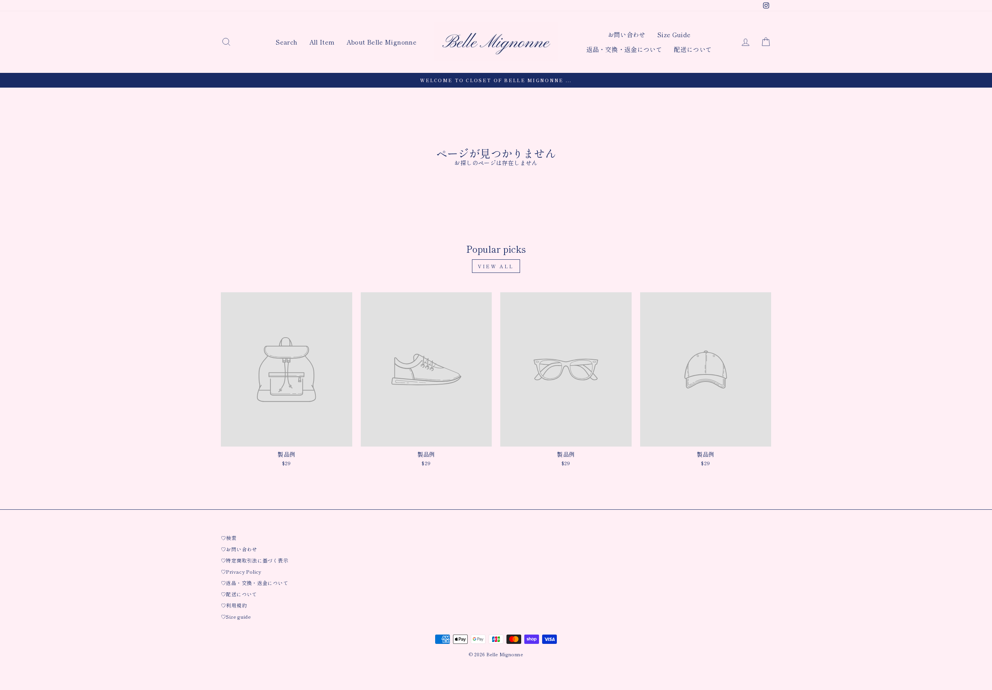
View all (496, 266)
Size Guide (674, 34)
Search (286, 42)
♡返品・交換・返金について (254, 582)
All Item (322, 42)
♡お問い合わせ (239, 549)
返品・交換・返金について (624, 49)
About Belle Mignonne (381, 42)
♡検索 (228, 538)
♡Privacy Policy (241, 571)
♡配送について (239, 594)
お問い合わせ (627, 34)
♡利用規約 (234, 605)
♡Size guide (236, 616)
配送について (693, 49)
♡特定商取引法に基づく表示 (254, 560)
